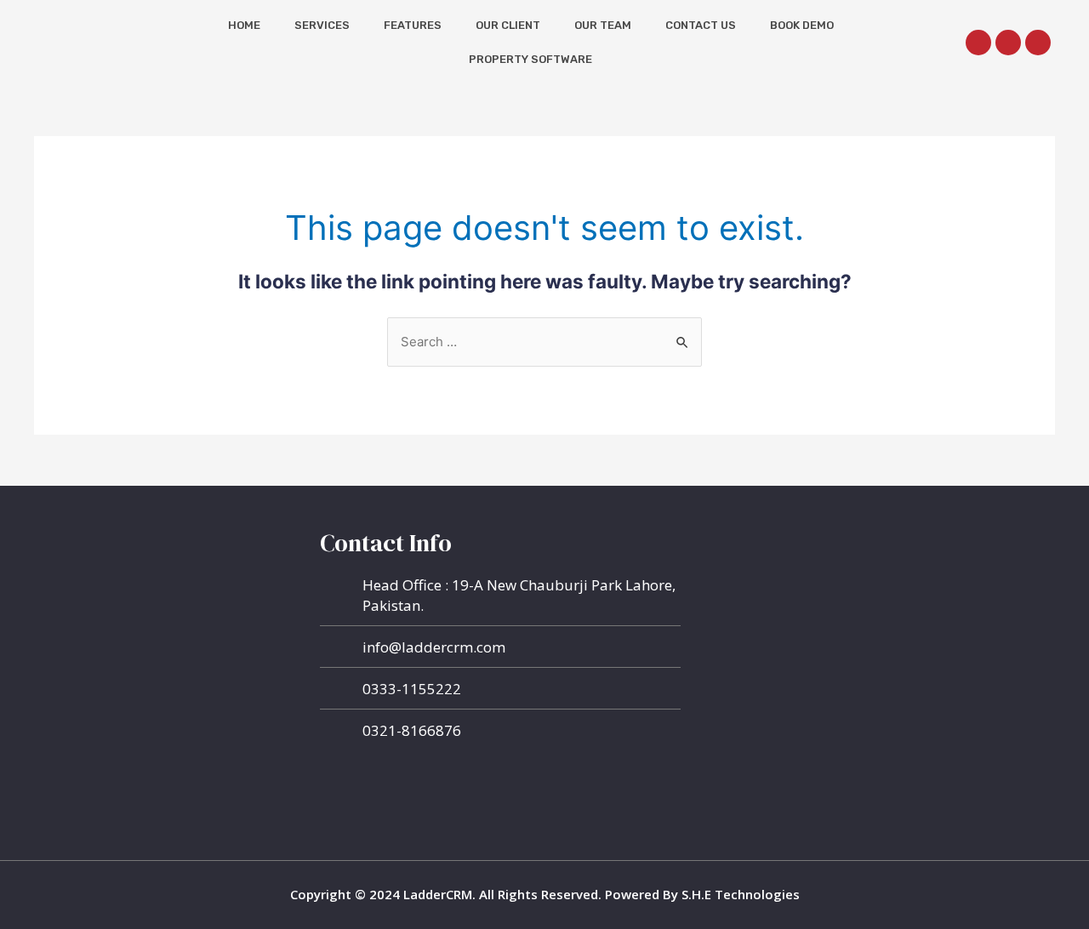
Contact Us (700, 25)
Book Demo (802, 25)
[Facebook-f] (978, 42)
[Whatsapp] (1008, 42)
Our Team (602, 25)
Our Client (508, 25)
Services (322, 25)
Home (244, 25)
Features (413, 25)
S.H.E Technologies (739, 894)
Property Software (530, 59)
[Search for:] (544, 341)
